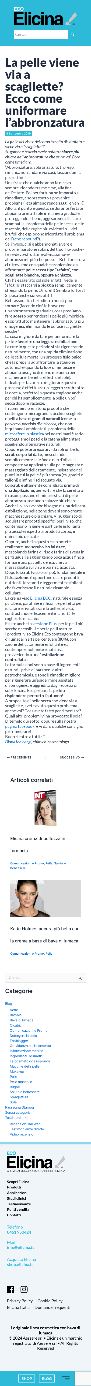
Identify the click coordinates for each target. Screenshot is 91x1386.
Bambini (16, 1015)
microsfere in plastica (24, 433)
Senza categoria (18, 1112)
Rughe (15, 1087)
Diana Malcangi (18, 741)
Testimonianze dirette (27, 1129)
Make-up (17, 1071)
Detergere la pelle (23, 1036)
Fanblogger (19, 1041)
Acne (14, 1010)
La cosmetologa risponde (30, 1061)
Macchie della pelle (24, 1066)
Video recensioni (23, 1134)
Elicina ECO (40, 598)
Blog (8, 1003)
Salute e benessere (25, 1092)
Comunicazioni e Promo (27, 863)
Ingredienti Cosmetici (26, 1056)
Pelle (49, 863)
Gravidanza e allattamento (30, 1046)
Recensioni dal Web (25, 1124)
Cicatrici (16, 1025)
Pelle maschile (21, 1082)
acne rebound (25, 238)
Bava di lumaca (21, 1020)
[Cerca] (72, 34)
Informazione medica (26, 1051)
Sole (13, 1102)
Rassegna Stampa (19, 1107)
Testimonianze (16, 1118)
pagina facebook (20, 726)
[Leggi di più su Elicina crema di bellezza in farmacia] (45, 808)
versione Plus (44, 623)
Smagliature (19, 1097)
